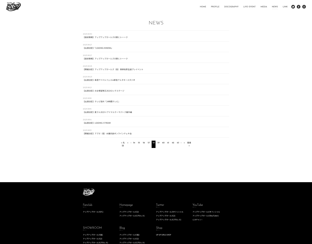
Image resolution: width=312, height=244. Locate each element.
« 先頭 (123, 144)
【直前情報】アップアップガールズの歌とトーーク (105, 37)
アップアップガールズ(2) (129, 212)
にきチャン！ (198, 219)
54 (134, 143)
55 (139, 143)
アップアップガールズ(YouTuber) (206, 215)
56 (144, 143)
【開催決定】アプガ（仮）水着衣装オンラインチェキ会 (107, 133)
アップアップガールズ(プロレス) (132, 215)
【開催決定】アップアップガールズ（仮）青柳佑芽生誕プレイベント (113, 69)
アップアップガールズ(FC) (93, 212)
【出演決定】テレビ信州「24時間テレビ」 (101, 101)
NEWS (275, 7)
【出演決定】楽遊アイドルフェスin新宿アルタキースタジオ (109, 79)
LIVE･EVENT (249, 7)
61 (168, 143)
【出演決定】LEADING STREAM (97, 122)
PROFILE (215, 7)
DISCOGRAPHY (231, 7)
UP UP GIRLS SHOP (163, 234)
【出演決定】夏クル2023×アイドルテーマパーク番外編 (107, 112)
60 (163, 143)
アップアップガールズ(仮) (93, 234)
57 (149, 143)
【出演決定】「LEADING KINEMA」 (98, 47)
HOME (203, 7)
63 (178, 143)
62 (173, 143)
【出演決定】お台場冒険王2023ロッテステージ (103, 90)
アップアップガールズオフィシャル (169, 212)
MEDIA (264, 7)
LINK (285, 7)
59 (158, 143)
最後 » (189, 144)
